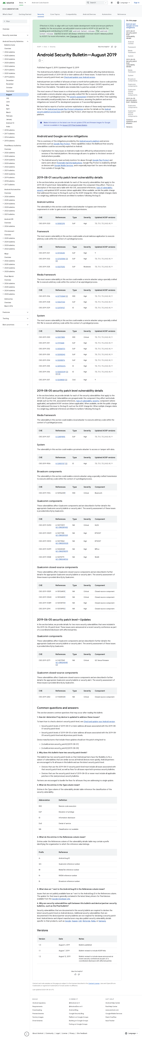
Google (68, 921)
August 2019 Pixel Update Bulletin (75, 125)
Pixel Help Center (111, 1006)
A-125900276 (60, 366)
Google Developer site (61, 899)
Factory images (38, 1017)
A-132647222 (60, 302)
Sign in (136, 3)
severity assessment (78, 97)
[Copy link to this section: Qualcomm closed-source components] (80, 567)
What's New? (8, 14)
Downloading (37, 1010)
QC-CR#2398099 (62, 551)
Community (49, 1033)
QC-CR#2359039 (62, 535)
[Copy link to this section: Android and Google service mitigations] (90, 136)
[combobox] (97, 3)
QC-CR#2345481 (62, 663)
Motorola (86, 921)
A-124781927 (60, 308)
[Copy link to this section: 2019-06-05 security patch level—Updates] (93, 620)
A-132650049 (60, 372)
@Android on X (74, 1003)
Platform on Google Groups (78, 1017)
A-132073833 (60, 337)
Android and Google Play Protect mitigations (65, 109)
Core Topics (55, 14)
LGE (80, 921)
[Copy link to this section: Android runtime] (56, 202)
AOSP (39, 47)
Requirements (37, 1006)
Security (40, 14)
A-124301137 (60, 464)
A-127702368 (60, 296)
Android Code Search (40, 3)
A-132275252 (60, 267)
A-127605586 (60, 259)
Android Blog (73, 1010)
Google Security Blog (76, 1014)
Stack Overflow (111, 1017)
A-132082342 (60, 354)
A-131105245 (60, 253)
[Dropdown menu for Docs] (26, 2)
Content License (94, 983)
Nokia (93, 921)
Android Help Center (113, 1003)
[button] (13, 35)
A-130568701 (60, 349)
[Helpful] (112, 46)
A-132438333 (60, 380)
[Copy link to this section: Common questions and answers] (81, 708)
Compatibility (71, 14)
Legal (58, 1033)
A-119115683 (60, 343)
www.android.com (112, 1010)
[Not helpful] (115, 46)
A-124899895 (60, 437)
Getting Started (25, 14)
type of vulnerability (104, 188)
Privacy (72, 1033)
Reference (122, 14)
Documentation (11, 9)
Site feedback (82, 1033)
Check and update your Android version (79, 77)
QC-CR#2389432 (62, 527)
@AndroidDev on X (75, 1006)
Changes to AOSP (77, 36)
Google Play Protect (62, 144)
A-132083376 (60, 360)
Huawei (75, 921)
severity (40, 190)
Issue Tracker (110, 1021)
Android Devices (89, 14)
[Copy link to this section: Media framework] (58, 275)
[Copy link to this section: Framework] (51, 231)
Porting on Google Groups (78, 1024)
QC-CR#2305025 (62, 543)
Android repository (39, 1003)
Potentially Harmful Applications (69, 163)
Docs (21, 3)
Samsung (102, 921)
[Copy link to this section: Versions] (50, 930)
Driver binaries (37, 1021)
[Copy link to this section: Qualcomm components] (64, 501)
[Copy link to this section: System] (47, 316)
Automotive (106, 14)
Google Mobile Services (63, 165)
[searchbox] (15, 21)
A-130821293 (60, 224)
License (64, 1033)
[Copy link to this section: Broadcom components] (64, 471)
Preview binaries (38, 1014)
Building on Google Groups (78, 1021)
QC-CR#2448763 (62, 559)
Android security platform (89, 141)
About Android (38, 1033)
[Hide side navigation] (27, 1034)
